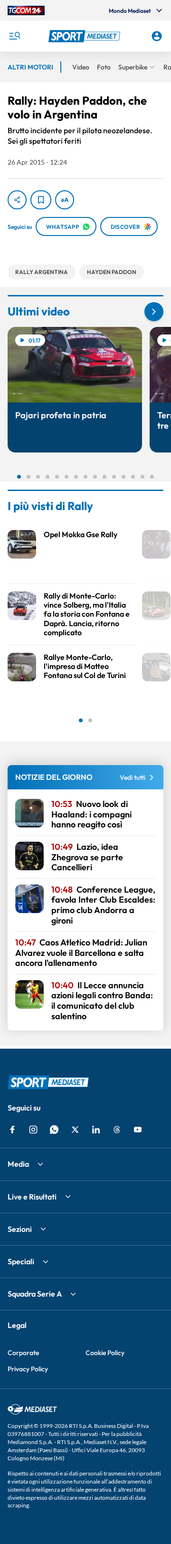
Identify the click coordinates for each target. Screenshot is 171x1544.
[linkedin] (96, 1129)
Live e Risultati (32, 1196)
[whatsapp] (54, 1129)
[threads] (117, 1129)
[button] (85, 36)
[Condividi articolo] (17, 199)
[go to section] (153, 311)
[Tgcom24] (26, 10)
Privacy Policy (28, 1369)
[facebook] (12, 1129)
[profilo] (156, 36)
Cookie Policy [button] (105, 1352)
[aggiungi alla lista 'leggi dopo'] (40, 199)
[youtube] (137, 1129)
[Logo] (85, 36)
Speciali (21, 1261)
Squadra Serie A (35, 1293)
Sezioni (20, 1229)
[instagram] (33, 1129)
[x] (75, 1129)
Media (18, 1164)
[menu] (14, 36)
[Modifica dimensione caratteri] (64, 199)
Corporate (23, 1352)
